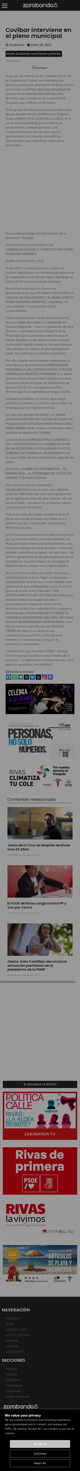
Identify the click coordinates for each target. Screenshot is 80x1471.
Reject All (40, 1463)
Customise (40, 1453)
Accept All (40, 1443)
